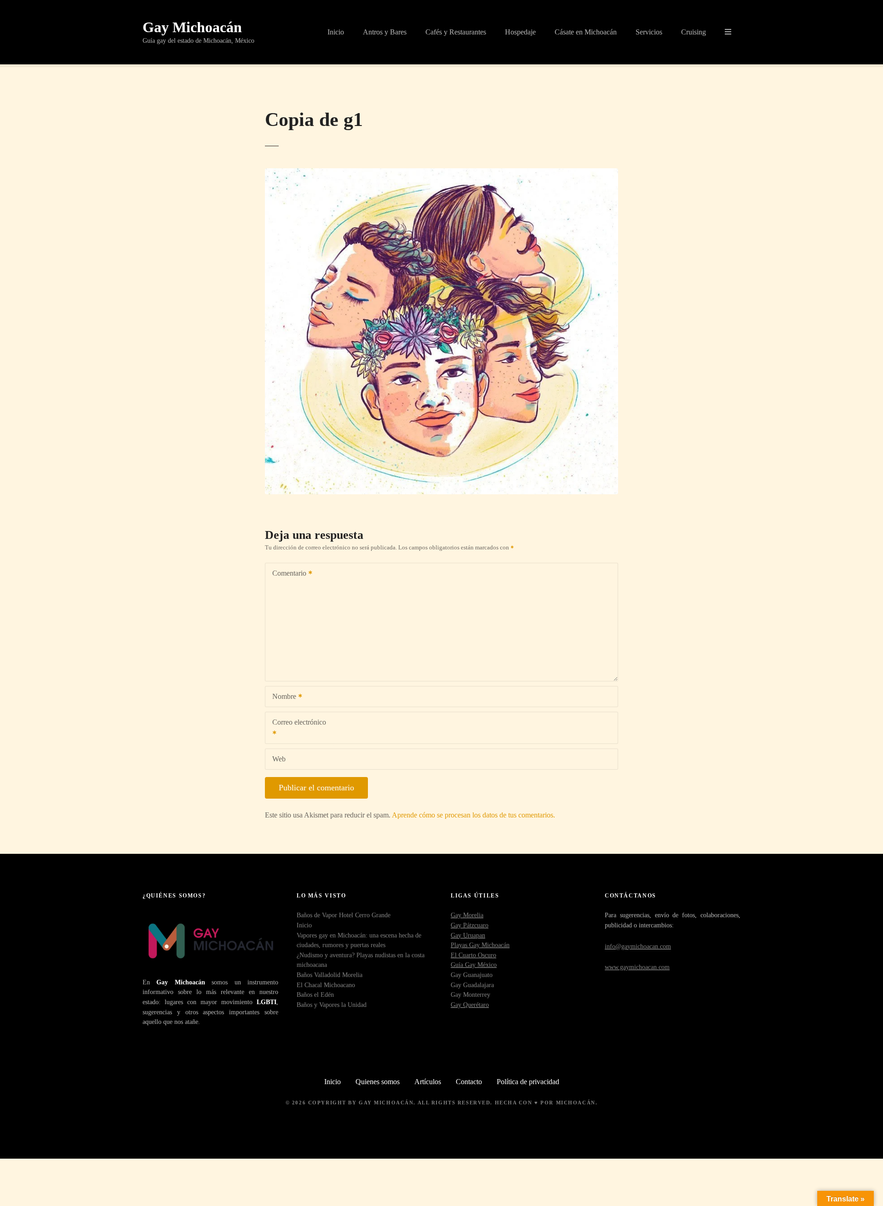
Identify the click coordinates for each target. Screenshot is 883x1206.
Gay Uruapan (468, 935)
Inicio (335, 32)
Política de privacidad (528, 1082)
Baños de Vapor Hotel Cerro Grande (343, 915)
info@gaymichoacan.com (638, 946)
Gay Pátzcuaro (469, 925)
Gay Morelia (467, 915)
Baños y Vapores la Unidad (332, 1004)
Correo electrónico (295, 728)
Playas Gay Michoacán (480, 945)
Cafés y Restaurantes (455, 32)
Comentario (286, 574)
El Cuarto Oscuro (473, 955)
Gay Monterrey (470, 994)
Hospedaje (520, 32)
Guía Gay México (474, 964)
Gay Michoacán (192, 27)
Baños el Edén (315, 994)
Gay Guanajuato (472, 974)
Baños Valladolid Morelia (329, 974)
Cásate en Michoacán (586, 32)
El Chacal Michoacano (326, 985)
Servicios (649, 32)
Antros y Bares (385, 32)
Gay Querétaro (470, 1004)
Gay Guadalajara (472, 985)
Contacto (469, 1082)
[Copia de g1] (441, 173)
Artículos (427, 1082)
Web (279, 759)
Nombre (281, 697)
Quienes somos (377, 1082)
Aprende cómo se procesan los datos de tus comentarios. (473, 815)
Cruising (693, 32)
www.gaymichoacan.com (637, 967)
